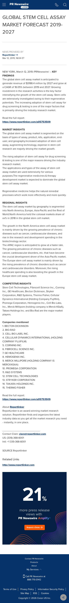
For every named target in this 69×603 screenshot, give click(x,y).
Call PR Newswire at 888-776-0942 (35, 578)
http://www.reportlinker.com (18, 465)
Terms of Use (9, 589)
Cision (40, 598)
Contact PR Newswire (34, 558)
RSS (35, 593)
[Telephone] (57, 5)
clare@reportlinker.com (32, 434)
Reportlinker (17, 407)
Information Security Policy (51, 589)
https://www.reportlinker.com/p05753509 (26, 122)
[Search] (65, 5)
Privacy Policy (27, 589)
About (34, 565)
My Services (33, 569)
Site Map (25, 593)
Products (34, 562)
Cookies (45, 593)
